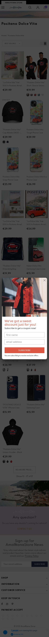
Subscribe (24, 350)
